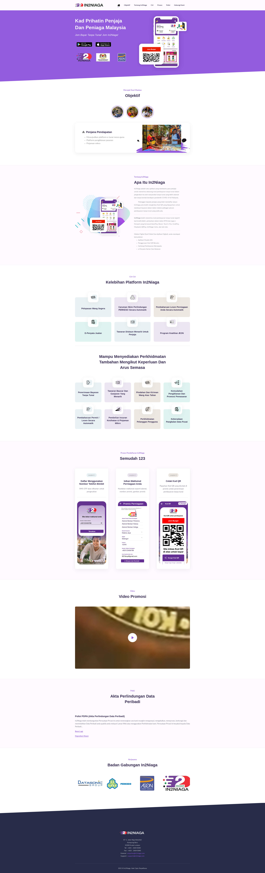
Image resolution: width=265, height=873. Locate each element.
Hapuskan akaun (82, 736)
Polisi (168, 5)
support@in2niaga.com (136, 856)
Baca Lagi (79, 731)
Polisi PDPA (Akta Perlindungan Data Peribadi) (100, 716)
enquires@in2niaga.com (136, 853)
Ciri (152, 5)
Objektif (127, 5)
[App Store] (103, 44)
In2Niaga (127, 868)
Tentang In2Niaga (140, 5)
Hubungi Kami (179, 5)
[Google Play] (84, 44)
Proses (159, 5)
